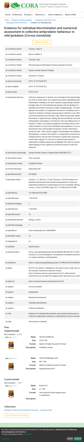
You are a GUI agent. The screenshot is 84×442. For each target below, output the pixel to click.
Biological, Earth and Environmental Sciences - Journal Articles (18, 23)
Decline (70, 438)
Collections (17, 14)
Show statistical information (17, 415)
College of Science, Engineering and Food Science (22, 20)
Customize (5, 438)
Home (7, 14)
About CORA (70, 14)
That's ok (77, 438)
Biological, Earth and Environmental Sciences (46, 20)
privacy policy (27, 434)
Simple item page (42, 42)
